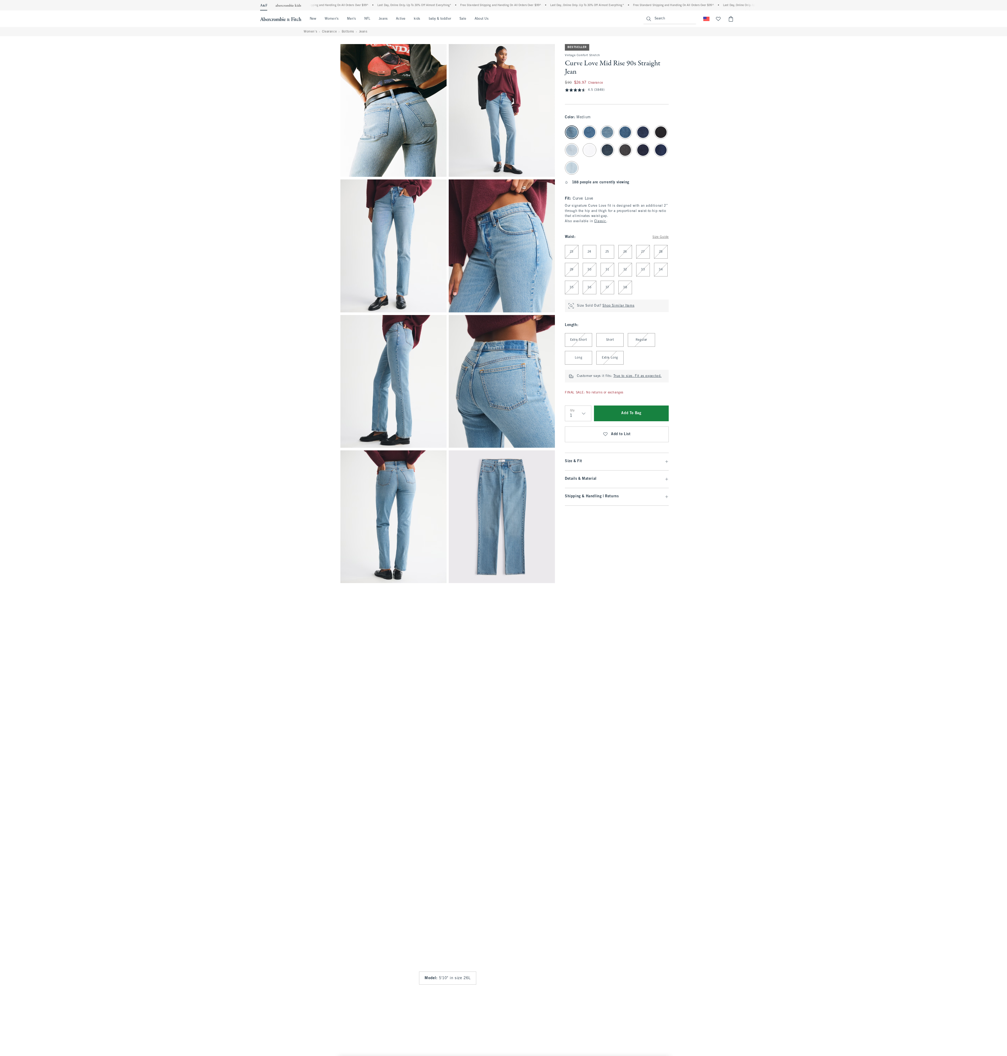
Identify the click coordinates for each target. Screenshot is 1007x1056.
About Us (482, 18)
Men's (351, 18)
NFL (367, 18)
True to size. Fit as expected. (637, 376)
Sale (462, 18)
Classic (600, 221)
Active (400, 18)
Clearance (329, 31)
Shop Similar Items (618, 305)
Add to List (621, 434)
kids (417, 18)
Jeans (383, 18)
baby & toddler (440, 18)
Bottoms (348, 31)
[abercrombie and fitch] (280, 18)
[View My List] (718, 18)
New (313, 18)
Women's (332, 18)
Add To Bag (631, 413)
